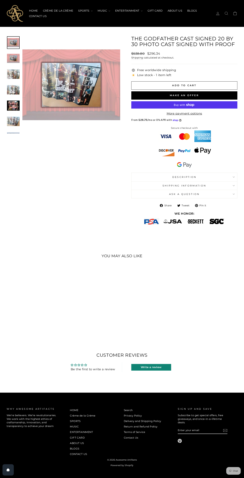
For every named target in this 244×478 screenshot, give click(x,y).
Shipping (137, 57)
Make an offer (184, 95)
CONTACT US (38, 16)
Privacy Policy (133, 415)
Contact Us (131, 437)
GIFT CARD (155, 10)
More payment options (184, 113)
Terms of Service (134, 432)
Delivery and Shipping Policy (142, 421)
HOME (33, 10)
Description (184, 177)
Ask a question (184, 194)
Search (128, 410)
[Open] (8, 470)
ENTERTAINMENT (127, 10)
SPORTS (84, 10)
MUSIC (103, 10)
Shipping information (184, 185)
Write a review (151, 367)
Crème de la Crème (58, 10)
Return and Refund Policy (141, 426)
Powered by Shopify (122, 465)
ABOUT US (175, 10)
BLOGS (192, 10)
